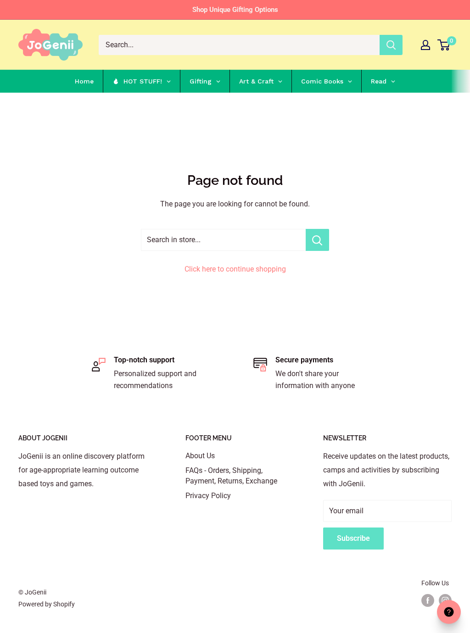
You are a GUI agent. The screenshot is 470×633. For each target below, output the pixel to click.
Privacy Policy (208, 495)
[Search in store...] (317, 240)
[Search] (391, 45)
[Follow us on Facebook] (427, 600)
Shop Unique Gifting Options (235, 10)
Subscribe (353, 538)
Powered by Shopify (46, 604)
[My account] (425, 45)
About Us (200, 455)
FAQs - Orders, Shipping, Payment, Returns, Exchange (231, 475)
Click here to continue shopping (235, 269)
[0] (444, 44)
